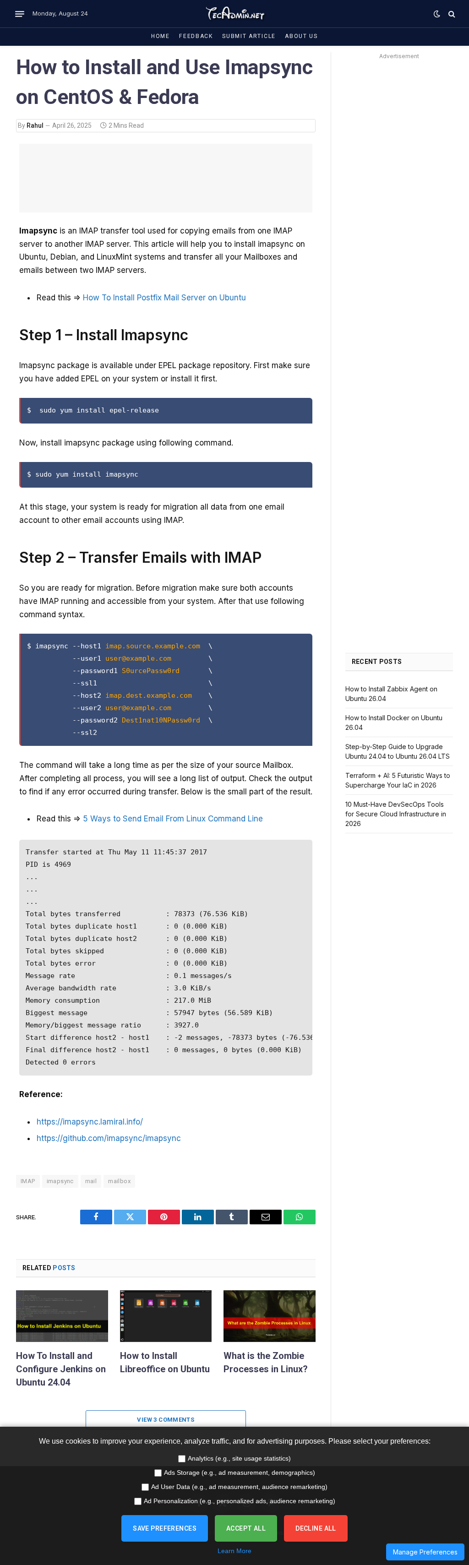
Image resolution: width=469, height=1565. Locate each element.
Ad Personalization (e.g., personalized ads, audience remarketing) (239, 1501)
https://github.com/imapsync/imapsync (109, 1138)
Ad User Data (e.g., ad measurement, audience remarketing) (239, 1486)
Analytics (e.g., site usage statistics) (239, 1458)
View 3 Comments (165, 1419)
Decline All (315, 1528)
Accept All (246, 1528)
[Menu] (19, 14)
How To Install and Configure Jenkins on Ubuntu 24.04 (61, 1369)
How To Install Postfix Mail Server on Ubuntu (164, 297)
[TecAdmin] (234, 13)
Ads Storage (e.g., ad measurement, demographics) (239, 1472)
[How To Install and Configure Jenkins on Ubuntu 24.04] (62, 1316)
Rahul (35, 125)
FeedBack (196, 36)
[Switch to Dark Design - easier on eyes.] (436, 13)
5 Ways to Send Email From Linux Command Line (173, 818)
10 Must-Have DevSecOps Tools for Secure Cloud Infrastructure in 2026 (395, 813)
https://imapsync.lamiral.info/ (90, 1121)
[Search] (451, 14)
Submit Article (249, 36)
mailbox (119, 1181)
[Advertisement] (399, 199)
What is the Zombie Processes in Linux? (266, 1362)
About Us (301, 36)
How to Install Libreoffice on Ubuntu (165, 1362)
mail (91, 1181)
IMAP (28, 1181)
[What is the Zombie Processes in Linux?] (270, 1316)
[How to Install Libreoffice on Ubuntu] (166, 1316)
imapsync (60, 1181)
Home (160, 36)
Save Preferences (164, 1528)
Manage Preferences (425, 1552)
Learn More (234, 1550)
